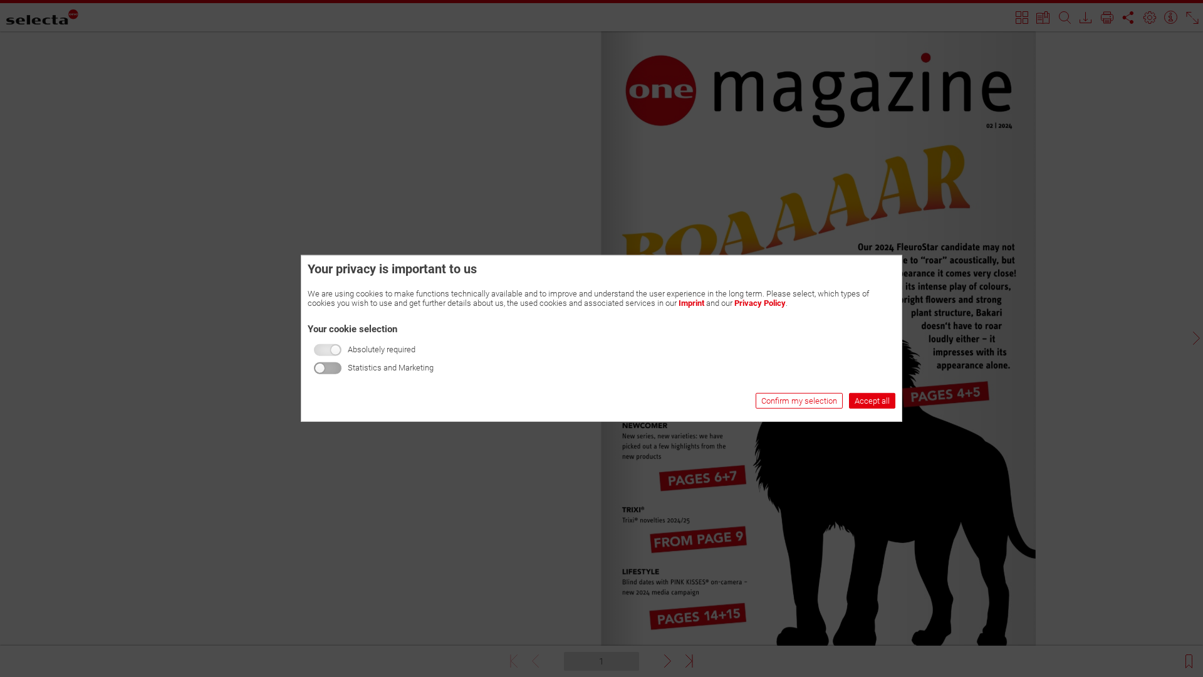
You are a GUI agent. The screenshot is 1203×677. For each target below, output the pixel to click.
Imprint (691, 303)
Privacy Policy (760, 303)
